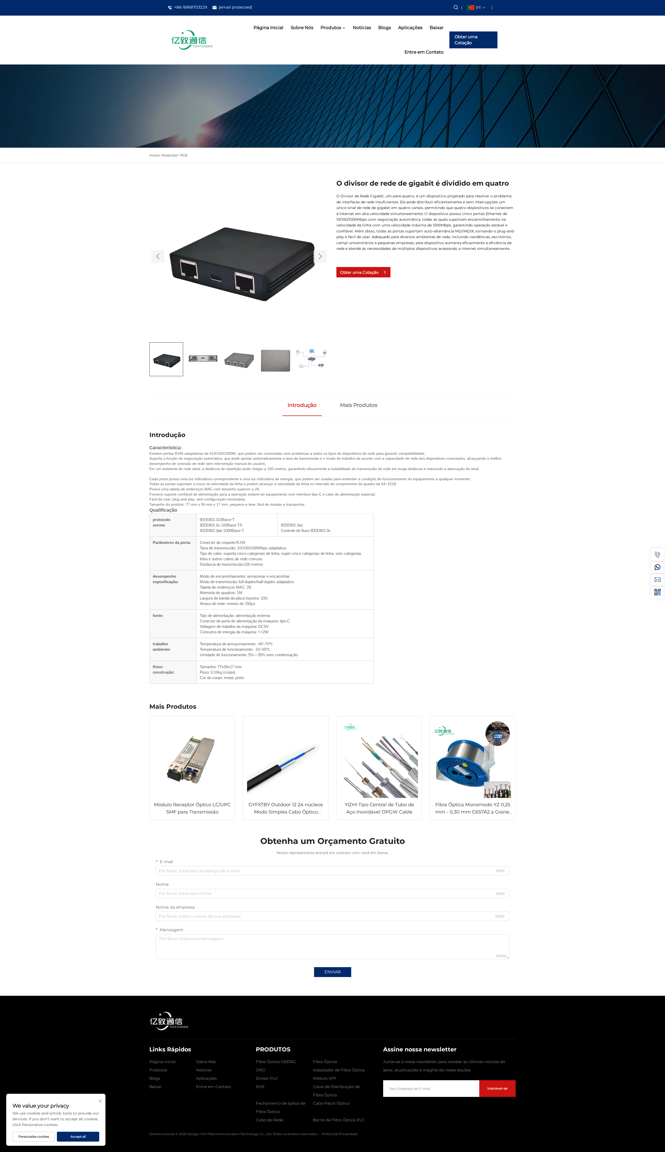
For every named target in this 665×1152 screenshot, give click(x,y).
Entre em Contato (424, 52)
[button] (157, 256)
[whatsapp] (657, 567)
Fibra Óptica (325, 1061)
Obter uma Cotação (466, 39)
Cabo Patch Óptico (331, 1103)
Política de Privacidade (339, 1134)
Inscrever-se (497, 1088)
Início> (155, 155)
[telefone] (657, 555)
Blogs (384, 27)
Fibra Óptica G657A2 (276, 1061)
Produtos (331, 27)
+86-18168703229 (190, 7)
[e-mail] (657, 580)
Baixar (437, 27)
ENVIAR (332, 971)
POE (184, 155)
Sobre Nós (302, 27)
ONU (260, 1070)
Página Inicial (268, 27)
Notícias (362, 27)
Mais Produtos (358, 405)
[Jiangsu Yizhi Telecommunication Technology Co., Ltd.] (192, 39)
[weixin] (657, 592)
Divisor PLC (267, 1078)
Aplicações (410, 27)
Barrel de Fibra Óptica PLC (339, 1119)
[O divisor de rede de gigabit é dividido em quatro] (239, 256)
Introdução (302, 405)
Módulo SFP (324, 1078)
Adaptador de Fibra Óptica (339, 1070)
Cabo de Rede (269, 1119)
